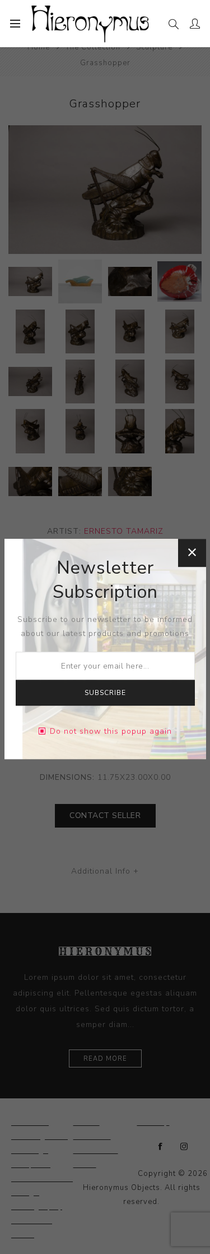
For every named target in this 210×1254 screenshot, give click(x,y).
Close (192, 553)
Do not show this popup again (111, 731)
